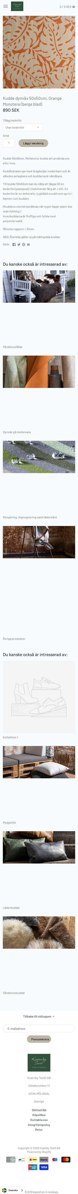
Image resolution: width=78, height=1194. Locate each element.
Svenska (13, 1190)
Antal (6, 135)
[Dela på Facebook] (14, 243)
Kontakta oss (39, 1120)
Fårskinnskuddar (14, 993)
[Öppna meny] (6, 6)
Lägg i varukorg (33, 143)
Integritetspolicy (39, 1124)
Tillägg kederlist (12, 120)
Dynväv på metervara (17, 432)
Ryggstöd (9, 822)
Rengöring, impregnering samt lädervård (30, 517)
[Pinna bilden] (23, 243)
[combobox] (12, 1190)
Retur (39, 1129)
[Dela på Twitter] (18, 243)
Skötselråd (39, 1110)
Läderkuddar (11, 907)
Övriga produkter (14, 638)
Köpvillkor (39, 1115)
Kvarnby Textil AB (50, 1148)
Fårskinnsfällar (13, 347)
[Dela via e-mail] (28, 243)
